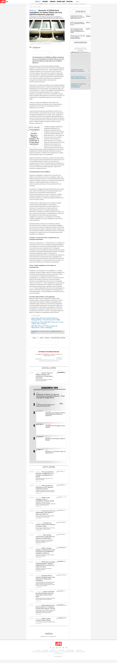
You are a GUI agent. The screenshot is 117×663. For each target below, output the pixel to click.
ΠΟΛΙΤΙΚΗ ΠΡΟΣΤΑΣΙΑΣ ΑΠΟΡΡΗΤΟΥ (52, 360)
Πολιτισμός (51, 3)
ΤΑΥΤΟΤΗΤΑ (38, 650)
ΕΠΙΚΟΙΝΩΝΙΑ (45, 650)
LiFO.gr (40, 331)
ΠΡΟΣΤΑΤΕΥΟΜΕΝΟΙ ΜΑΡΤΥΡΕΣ (58, 337)
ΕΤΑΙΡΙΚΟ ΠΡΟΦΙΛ (70, 650)
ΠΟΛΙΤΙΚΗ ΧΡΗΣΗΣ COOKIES (68, 651)
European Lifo (83, 3)
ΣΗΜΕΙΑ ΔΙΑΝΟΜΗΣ (80, 651)
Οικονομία (46, 3)
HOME (31, 6)
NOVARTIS (47, 337)
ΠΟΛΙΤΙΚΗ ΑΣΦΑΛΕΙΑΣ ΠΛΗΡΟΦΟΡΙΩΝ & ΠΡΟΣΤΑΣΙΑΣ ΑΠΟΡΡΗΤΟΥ (46, 651)
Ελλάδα (32, 3)
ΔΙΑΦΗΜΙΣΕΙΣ (61, 650)
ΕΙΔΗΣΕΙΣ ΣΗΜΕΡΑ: (35, 315)
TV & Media (57, 3)
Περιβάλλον (76, 3)
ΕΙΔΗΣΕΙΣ (34, 6)
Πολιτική (41, 3)
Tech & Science (64, 3)
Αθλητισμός (70, 3)
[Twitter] (63, 40)
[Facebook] (61, 40)
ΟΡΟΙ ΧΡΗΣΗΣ (41, 360)
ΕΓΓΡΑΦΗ (59, 358)
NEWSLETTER (53, 650)
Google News (47, 331)
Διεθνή (36, 3)
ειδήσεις (33, 332)
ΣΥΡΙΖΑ (48, 57)
